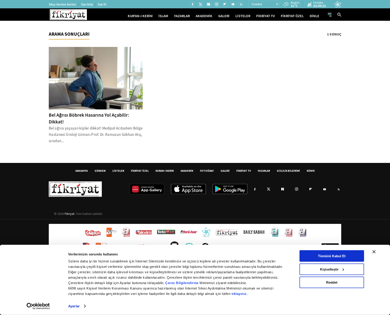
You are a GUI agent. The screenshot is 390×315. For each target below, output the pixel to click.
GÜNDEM (100, 170)
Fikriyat (69, 214)
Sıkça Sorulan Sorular (62, 4)
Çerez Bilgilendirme (182, 283)
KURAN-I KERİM (165, 170)
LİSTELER (242, 16)
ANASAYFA (81, 170)
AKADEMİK (204, 16)
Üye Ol (102, 4)
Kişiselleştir (329, 269)
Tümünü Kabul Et (332, 256)
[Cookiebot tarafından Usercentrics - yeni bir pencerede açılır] (38, 306)
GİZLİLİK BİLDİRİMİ (288, 170)
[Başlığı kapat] (374, 251)
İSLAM (163, 16)
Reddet (331, 282)
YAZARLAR (182, 16)
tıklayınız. (240, 294)
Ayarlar (74, 306)
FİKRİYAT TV (265, 16)
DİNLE (314, 16)
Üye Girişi (87, 4)
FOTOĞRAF (207, 170)
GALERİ (224, 16)
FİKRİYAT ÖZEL (292, 16)
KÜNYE (311, 170)
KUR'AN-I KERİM (140, 16)
